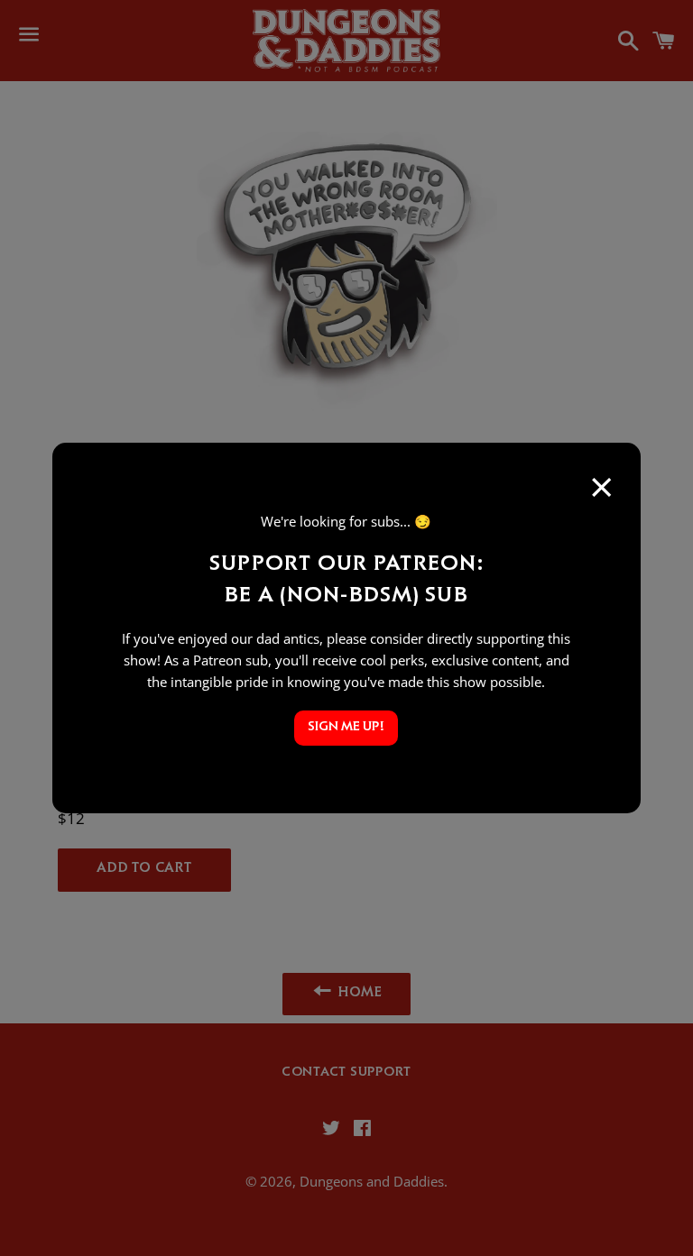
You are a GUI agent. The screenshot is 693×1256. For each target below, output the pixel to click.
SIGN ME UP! (346, 728)
